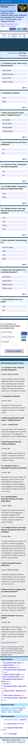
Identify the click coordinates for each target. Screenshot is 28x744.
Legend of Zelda (8, 665)
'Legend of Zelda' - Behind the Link (14, 691)
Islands (14, 710)
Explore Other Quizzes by (15, 719)
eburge (7, 649)
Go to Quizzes (14, 723)
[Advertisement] (14, 44)
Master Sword (7, 284)
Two (3, 221)
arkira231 (4, 37)
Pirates (10, 712)
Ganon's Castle (7, 82)
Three (4, 225)
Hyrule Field (6, 78)
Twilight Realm (7, 131)
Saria (4, 251)
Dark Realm (6, 120)
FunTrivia (10, 734)
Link (3, 255)
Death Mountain (8, 74)
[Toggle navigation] (25, 1)
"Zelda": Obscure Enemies (11, 695)
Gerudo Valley (7, 127)
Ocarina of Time (6, 710)
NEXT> (24, 88)
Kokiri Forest (6, 70)
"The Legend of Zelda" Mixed (11, 663)
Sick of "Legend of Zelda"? (11, 677)
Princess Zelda (7, 247)
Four (3, 218)
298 (24, 37)
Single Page (22, 53)
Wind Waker (17, 712)
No (3, 153)
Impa (4, 259)
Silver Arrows (7, 288)
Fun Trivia (7, 1)
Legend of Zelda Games (18, 708)
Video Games (5, 708)
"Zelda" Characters (9, 667)
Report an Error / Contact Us (16, 742)
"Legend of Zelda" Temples (11, 674)
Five (3, 229)
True (4, 98)
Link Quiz (6, 684)
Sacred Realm (7, 124)
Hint (26, 65)
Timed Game (23, 55)
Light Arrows (6, 281)
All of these (6, 277)
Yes (3, 149)
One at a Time (12, 53)
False (4, 102)
